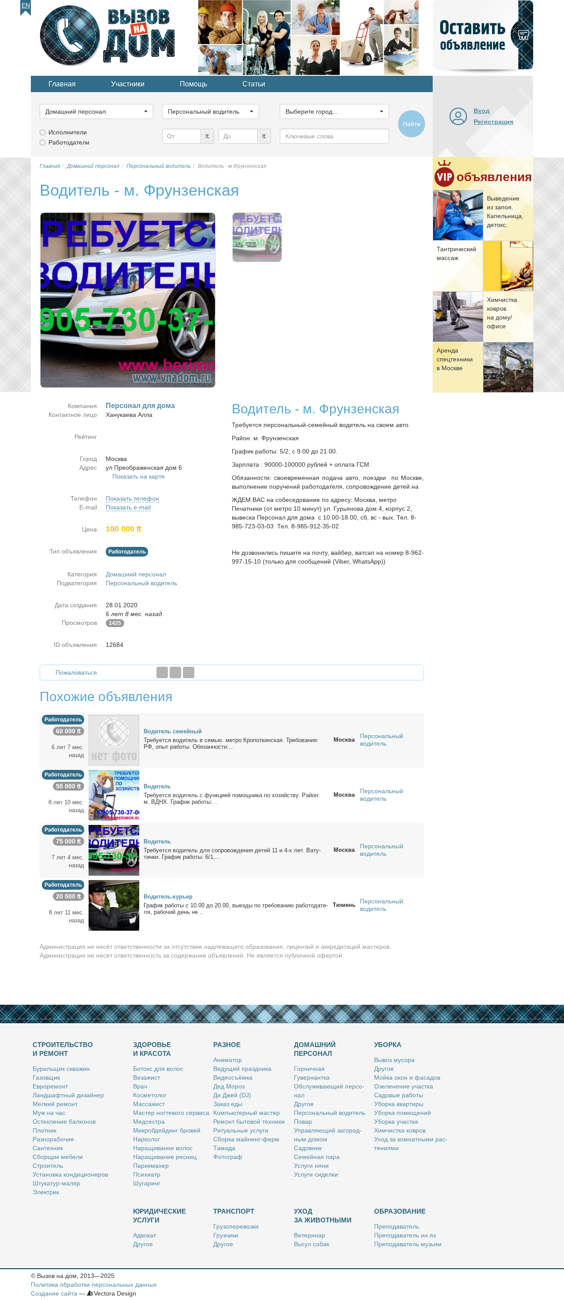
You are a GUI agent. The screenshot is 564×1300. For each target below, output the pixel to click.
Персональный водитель (141, 583)
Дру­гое (304, 1103)
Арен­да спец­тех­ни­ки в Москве (455, 359)
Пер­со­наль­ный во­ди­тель (329, 1112)
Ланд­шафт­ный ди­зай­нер (68, 1095)
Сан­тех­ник (48, 1147)
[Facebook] (162, 672)
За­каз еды (227, 1103)
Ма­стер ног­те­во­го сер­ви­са (171, 1112)
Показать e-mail (128, 507)
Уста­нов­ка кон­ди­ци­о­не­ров (70, 1174)
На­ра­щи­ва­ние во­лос (163, 1147)
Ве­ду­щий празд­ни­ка (242, 1068)
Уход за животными (323, 1215)
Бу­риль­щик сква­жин (61, 1068)
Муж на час (49, 1112)
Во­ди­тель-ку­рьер (168, 896)
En (26, 5)
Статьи (253, 84)
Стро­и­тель (48, 1165)
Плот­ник (44, 1130)
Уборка (387, 1044)
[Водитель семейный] (114, 739)
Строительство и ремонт (63, 1049)
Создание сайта (54, 1293)
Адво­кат (144, 1235)
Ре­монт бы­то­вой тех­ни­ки (249, 1121)
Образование (400, 1211)
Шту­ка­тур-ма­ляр (56, 1183)
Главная (62, 84)
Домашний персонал (136, 574)
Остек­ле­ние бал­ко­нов (64, 1121)
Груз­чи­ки (225, 1235)
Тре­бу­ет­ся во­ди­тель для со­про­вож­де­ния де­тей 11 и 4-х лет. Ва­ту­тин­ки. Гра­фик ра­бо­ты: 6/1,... (232, 853)
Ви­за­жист (146, 1077)
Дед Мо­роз (229, 1086)
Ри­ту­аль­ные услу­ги (240, 1130)
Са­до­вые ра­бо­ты (398, 1095)
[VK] (188, 672)
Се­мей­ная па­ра (317, 1156)
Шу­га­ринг (146, 1183)
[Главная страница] (114, 37)
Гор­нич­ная (309, 1068)
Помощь (193, 84)
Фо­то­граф (227, 1156)
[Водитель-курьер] (114, 904)
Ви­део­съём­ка (232, 1077)
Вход (482, 110)
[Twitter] (175, 672)
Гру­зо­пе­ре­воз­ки (236, 1226)
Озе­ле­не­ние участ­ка (403, 1086)
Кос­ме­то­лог (150, 1095)
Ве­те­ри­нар (309, 1235)
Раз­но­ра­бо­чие (53, 1139)
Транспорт (233, 1211)
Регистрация (493, 121)
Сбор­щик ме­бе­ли (58, 1156)
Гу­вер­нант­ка (312, 1077)
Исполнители (67, 132)
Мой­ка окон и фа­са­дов (407, 1077)
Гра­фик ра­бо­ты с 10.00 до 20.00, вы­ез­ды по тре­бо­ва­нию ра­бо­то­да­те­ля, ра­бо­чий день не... (236, 908)
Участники (128, 84)
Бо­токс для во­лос (158, 1068)
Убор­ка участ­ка (396, 1121)
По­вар (303, 1121)
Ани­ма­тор (227, 1059)
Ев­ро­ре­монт (50, 1086)
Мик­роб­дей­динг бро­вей (166, 1130)
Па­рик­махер (151, 1165)
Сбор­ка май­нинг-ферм (246, 1139)
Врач (140, 1086)
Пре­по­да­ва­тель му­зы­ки (408, 1244)
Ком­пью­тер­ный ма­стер (246, 1112)
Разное (227, 1044)
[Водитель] (114, 794)
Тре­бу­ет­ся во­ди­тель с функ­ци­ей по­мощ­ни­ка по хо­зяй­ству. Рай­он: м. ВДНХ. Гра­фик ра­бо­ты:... (232, 798)
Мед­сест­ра (149, 1121)
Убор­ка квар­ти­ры (398, 1103)
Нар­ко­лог (146, 1139)
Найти (411, 123)
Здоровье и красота (152, 1049)
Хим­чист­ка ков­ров (400, 1130)
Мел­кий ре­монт (55, 1103)
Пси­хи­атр (146, 1174)
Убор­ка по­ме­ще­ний (402, 1112)
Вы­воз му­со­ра (394, 1059)
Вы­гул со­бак (311, 1244)
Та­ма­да (224, 1147)
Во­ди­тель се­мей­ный (173, 731)
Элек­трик (46, 1192)
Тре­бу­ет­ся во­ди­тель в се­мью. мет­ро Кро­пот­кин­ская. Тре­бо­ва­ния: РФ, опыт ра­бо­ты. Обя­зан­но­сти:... (231, 743)
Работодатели (68, 142)
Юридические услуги (159, 1215)
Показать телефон (132, 498)
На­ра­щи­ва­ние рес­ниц (165, 1156)
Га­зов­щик (46, 1077)
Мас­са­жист (149, 1103)
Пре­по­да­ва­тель (396, 1226)
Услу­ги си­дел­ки (316, 1174)
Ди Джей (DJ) (232, 1095)
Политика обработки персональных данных (94, 1284)
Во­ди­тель (157, 786)
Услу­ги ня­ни (311, 1165)
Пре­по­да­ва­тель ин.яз (405, 1235)
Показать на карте (138, 476)
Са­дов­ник (308, 1147)
